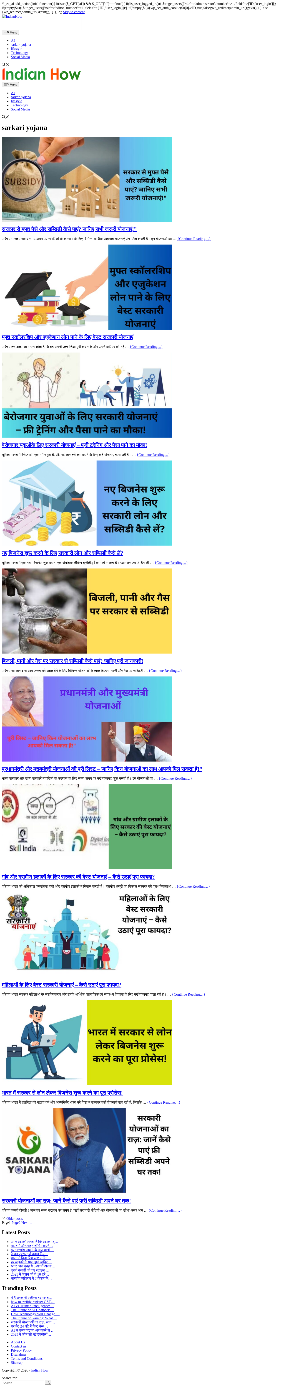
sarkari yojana (21, 45)
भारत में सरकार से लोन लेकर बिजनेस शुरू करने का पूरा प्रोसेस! (62, 1093)
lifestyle (16, 49)
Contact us (18, 1346)
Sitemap (17, 1363)
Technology (19, 53)
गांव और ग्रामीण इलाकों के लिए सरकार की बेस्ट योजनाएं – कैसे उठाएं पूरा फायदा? (78, 877)
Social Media (20, 57)
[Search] (48, 1382)
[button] (5, 65)
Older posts (14, 1218)
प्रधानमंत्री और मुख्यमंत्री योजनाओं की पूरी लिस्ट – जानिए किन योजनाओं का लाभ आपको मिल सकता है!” (102, 769)
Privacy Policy (21, 1350)
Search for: (10, 1378)
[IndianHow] (41, 29)
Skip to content (74, 12)
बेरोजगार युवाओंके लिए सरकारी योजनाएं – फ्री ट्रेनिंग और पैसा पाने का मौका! (74, 445)
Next (27, 1223)
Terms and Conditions (27, 1358)
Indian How (39, 1370)
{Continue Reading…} (194, 239)
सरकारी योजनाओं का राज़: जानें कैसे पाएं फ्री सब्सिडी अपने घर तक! (66, 1201)
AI (13, 40)
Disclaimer (18, 1354)
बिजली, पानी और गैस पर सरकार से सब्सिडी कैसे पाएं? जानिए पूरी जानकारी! (72, 661)
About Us (18, 1342)
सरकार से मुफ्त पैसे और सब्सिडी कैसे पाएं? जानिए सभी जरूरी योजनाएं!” (69, 229)
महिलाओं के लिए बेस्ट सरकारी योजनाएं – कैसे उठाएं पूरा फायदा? (61, 985)
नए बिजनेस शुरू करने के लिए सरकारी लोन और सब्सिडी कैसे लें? (62, 553)
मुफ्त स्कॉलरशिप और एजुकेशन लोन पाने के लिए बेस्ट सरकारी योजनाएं (67, 337)
